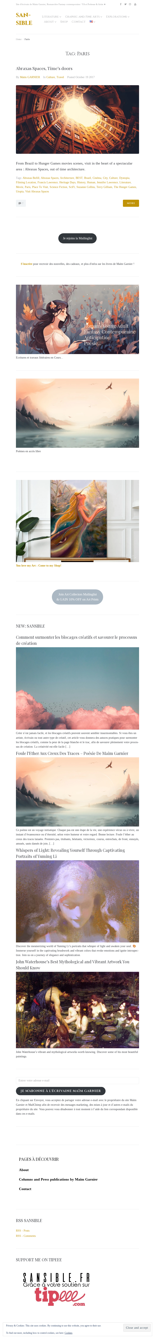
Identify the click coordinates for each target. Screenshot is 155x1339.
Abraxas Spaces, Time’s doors (44, 68)
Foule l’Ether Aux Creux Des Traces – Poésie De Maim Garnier (72, 753)
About (49, 22)
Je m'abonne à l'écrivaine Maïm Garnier (61, 1091)
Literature (50, 17)
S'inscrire (26, 263)
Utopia (20, 191)
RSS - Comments (26, 1235)
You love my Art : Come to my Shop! (38, 565)
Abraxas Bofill (31, 177)
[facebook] (121, 4)
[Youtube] (135, 4)
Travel (60, 77)
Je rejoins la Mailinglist (77, 238)
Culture (50, 77)
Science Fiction (58, 187)
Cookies (68, 1333)
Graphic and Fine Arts (82, 17)
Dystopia (124, 177)
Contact (79, 22)
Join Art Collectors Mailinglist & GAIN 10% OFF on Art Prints (77, 597)
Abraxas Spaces (50, 177)
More (131, 203)
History (81, 182)
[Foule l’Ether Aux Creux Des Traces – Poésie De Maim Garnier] (77, 825)
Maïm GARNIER (30, 77)
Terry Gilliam (104, 187)
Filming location (26, 182)
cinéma (97, 177)
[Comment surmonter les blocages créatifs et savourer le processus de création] (77, 728)
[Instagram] (130, 4)
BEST (79, 177)
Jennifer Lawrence (107, 182)
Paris (27, 187)
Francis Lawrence (48, 182)
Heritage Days (67, 182)
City (105, 177)
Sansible (24, 19)
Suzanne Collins (85, 187)
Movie (19, 187)
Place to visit (40, 187)
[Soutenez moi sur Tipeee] (56, 1307)
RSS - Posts (22, 1230)
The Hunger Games (125, 187)
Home (19, 39)
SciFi (72, 187)
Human (91, 182)
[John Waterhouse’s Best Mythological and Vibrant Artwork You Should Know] (77, 1047)
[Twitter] (125, 4)
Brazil (87, 177)
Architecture (67, 177)
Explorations (116, 17)
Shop (64, 22)
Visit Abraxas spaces (37, 191)
